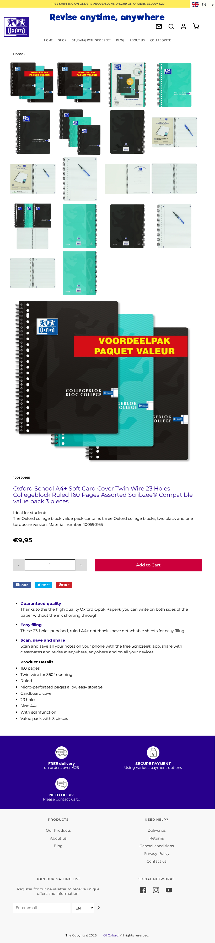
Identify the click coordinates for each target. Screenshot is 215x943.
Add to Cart (148, 565)
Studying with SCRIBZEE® (91, 40)
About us (58, 838)
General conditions (156, 845)
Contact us (156, 861)
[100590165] (80, 83)
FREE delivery (61, 763)
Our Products (58, 830)
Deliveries (157, 830)
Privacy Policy (157, 853)
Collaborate (160, 40)
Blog (120, 40)
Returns (156, 838)
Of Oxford (111, 935)
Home (48, 40)
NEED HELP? (61, 795)
